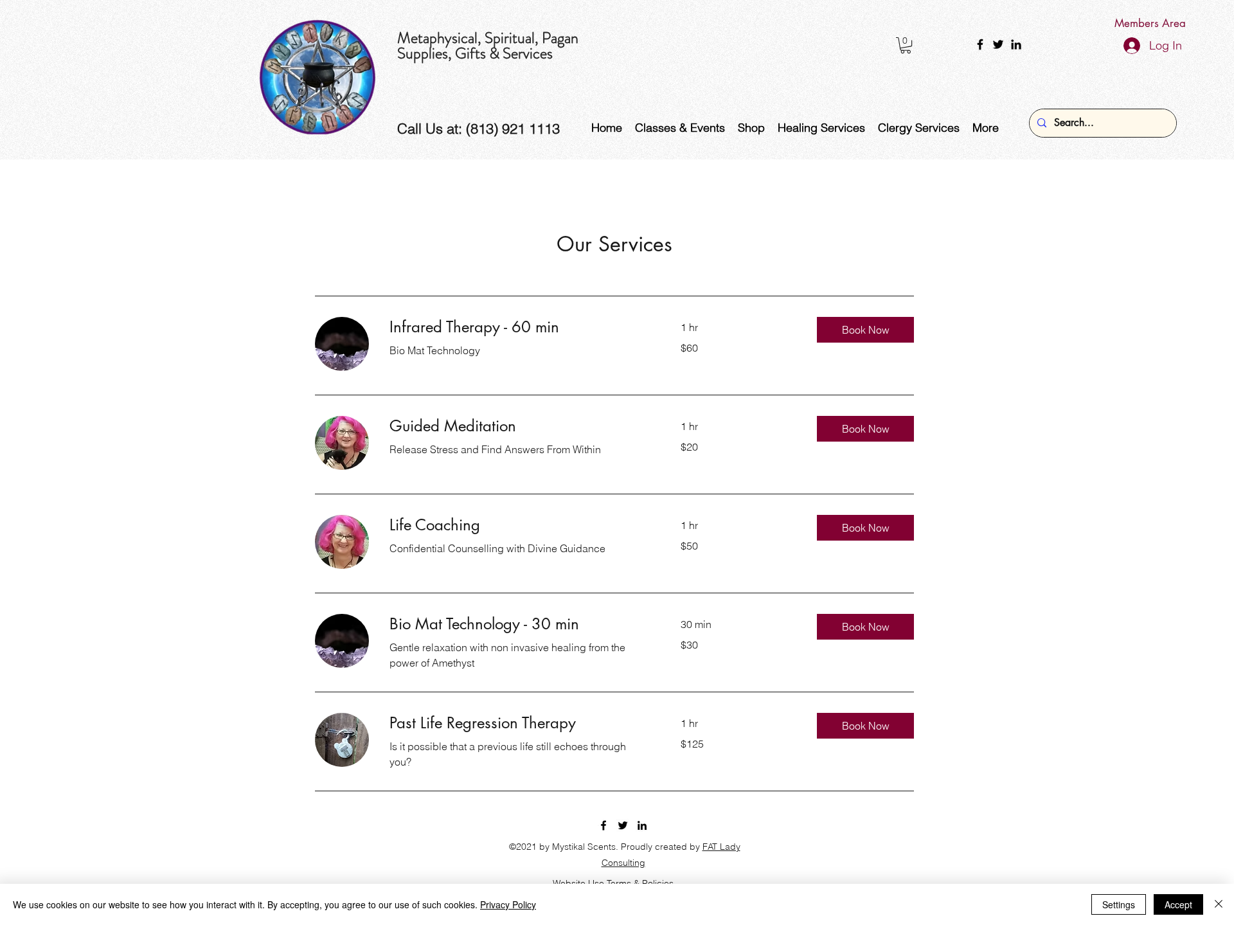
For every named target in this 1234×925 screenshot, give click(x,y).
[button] (905, 45)
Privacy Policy (508, 904)
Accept (1178, 904)
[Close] (1218, 904)
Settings (1118, 904)
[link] (519, 327)
